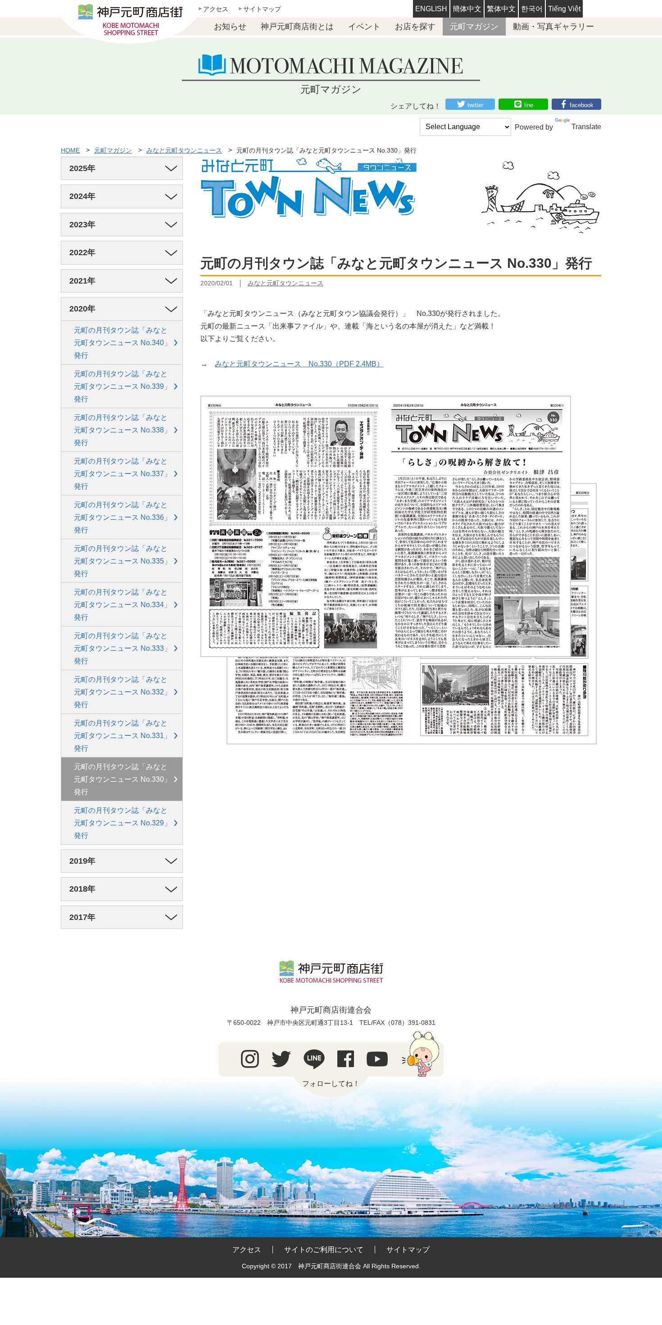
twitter (475, 105)
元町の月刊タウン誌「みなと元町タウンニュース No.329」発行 (122, 823)
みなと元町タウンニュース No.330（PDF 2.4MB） (299, 364)
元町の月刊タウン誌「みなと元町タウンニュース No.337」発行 (122, 473)
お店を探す (415, 26)
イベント (364, 26)
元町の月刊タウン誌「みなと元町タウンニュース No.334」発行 (122, 604)
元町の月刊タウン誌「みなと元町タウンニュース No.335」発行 (122, 561)
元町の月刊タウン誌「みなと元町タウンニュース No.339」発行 (122, 386)
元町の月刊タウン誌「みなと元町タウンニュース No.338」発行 (122, 430)
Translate (586, 127)
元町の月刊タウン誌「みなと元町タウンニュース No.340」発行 (122, 342)
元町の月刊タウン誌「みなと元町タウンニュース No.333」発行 (122, 648)
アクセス (215, 9)
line (528, 105)
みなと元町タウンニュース (184, 150)
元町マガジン (474, 26)
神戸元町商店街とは (297, 26)
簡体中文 (467, 9)
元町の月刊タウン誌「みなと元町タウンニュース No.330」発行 (122, 779)
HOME (70, 150)
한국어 (532, 9)
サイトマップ (262, 9)
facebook (582, 105)
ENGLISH (431, 9)
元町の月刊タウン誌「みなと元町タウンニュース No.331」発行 (122, 735)
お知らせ (230, 26)
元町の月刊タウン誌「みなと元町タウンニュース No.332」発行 (122, 692)
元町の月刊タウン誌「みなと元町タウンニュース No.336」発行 (122, 517)
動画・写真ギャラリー (553, 26)
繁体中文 (501, 9)
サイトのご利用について (323, 1249)
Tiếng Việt (564, 9)
